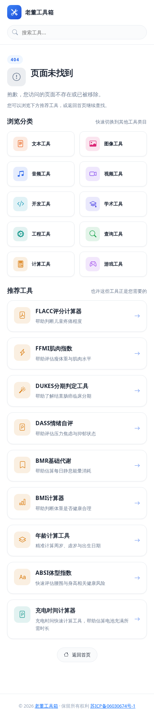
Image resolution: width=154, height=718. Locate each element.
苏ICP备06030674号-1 (112, 706)
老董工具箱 (46, 706)
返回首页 (81, 654)
